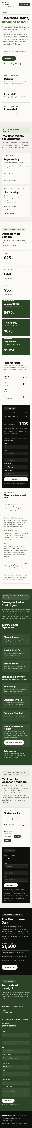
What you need (6, 1054)
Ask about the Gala (9, 967)
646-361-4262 (7, 1013)
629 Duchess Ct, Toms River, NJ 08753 (16, 1019)
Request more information (14, 742)
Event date (7, 463)
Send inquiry (8, 1100)
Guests (4, 1070)
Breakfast (8, 836)
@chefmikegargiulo (9, 1026)
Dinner (7, 840)
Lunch (17, 836)
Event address (8, 470)
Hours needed (6, 1079)
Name (5, 443)
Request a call (24, 4)
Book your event (8, 58)
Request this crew (16, 479)
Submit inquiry (10, 885)
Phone (6, 450)
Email (5, 457)
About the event (7, 1086)
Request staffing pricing (11, 64)
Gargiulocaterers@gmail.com (12, 1006)
